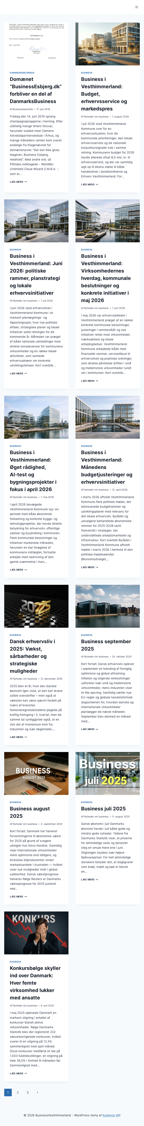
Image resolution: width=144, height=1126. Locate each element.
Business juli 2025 (103, 809)
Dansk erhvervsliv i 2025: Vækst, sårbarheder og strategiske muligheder (32, 656)
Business (87, 72)
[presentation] (36, 44)
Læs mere (18, 181)
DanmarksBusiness (22, 72)
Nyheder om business (96, 116)
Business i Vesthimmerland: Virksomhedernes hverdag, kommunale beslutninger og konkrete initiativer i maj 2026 (106, 278)
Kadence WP (112, 1115)
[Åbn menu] (136, 7)
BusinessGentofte (23, 109)
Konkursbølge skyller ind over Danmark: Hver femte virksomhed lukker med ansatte (35, 983)
